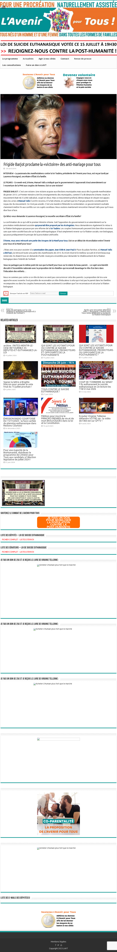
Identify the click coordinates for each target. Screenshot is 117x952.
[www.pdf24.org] (6, 293)
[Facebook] (56, 945)
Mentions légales (58, 942)
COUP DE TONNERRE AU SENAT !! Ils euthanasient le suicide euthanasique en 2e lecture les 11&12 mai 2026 (96, 385)
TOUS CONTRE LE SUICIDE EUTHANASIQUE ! (55, 390)
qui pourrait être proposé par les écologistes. (55, 225)
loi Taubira (55, 228)
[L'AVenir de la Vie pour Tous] (58, 18)
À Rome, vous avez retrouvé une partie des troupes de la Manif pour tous (35, 241)
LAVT (65, 948)
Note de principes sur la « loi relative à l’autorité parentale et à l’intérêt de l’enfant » (21, 311)
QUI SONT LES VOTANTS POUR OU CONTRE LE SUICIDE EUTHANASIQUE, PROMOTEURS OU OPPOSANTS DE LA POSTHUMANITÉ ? (96, 350)
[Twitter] (58, 945)
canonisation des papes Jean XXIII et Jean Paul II (54, 250)
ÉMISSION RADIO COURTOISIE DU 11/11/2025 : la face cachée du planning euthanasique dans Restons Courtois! (19, 422)
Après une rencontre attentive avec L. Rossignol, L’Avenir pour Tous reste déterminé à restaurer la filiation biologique (96, 312)
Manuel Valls (25, 201)
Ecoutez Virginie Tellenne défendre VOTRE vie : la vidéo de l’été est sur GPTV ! (95, 418)
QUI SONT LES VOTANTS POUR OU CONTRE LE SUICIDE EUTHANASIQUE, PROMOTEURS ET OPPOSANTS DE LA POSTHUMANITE (58, 350)
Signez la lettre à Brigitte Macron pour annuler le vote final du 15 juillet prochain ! (18, 384)
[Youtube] (61, 945)
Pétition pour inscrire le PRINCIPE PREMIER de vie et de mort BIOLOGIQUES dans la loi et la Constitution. (57, 419)
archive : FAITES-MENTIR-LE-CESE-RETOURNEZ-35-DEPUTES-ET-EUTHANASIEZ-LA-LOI (20, 349)
